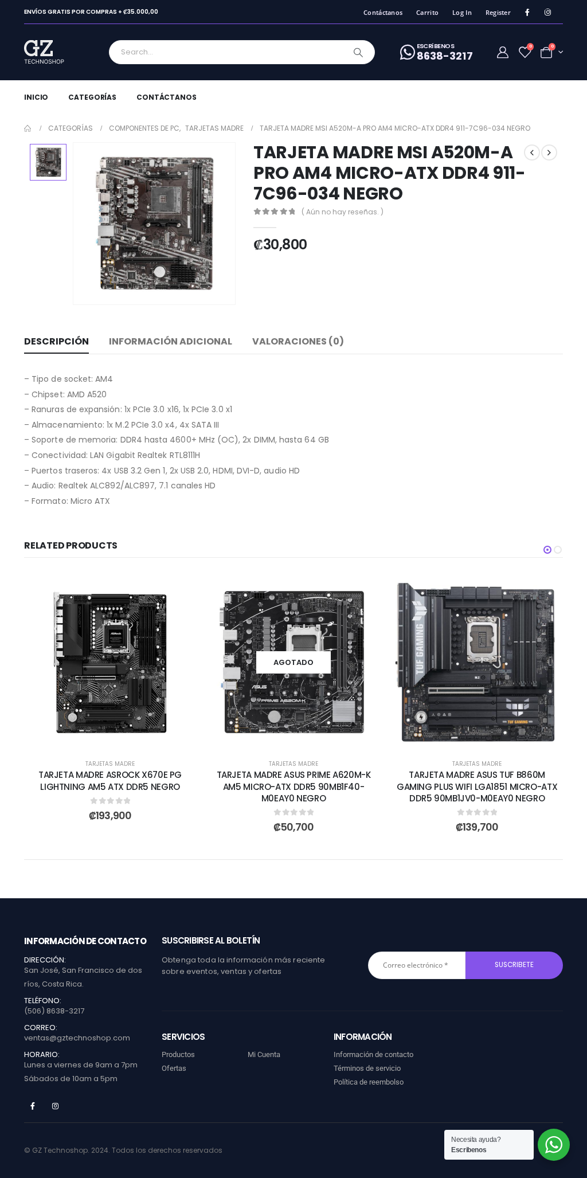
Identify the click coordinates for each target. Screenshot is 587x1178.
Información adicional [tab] (170, 341)
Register (498, 12)
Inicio (36, 97)
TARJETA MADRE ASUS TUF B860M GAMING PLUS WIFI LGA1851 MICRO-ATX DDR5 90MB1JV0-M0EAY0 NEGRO (477, 786)
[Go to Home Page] (28, 128)
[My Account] (503, 52)
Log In (462, 12)
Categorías (92, 97)
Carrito (427, 12)
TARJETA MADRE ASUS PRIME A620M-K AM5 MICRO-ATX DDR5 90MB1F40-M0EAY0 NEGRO (294, 786)
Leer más (302, 735)
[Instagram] (547, 12)
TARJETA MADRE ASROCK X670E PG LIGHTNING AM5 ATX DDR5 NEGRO (110, 780)
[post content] (110, 662)
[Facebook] (527, 12)
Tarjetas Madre (110, 764)
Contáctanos (382, 12)
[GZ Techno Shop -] (56, 52)
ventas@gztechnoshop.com (77, 1037)
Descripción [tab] (56, 341)
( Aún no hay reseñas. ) (342, 212)
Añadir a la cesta (118, 735)
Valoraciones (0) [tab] (298, 341)
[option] (48, 162)
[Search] (358, 52)
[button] (547, 550)
